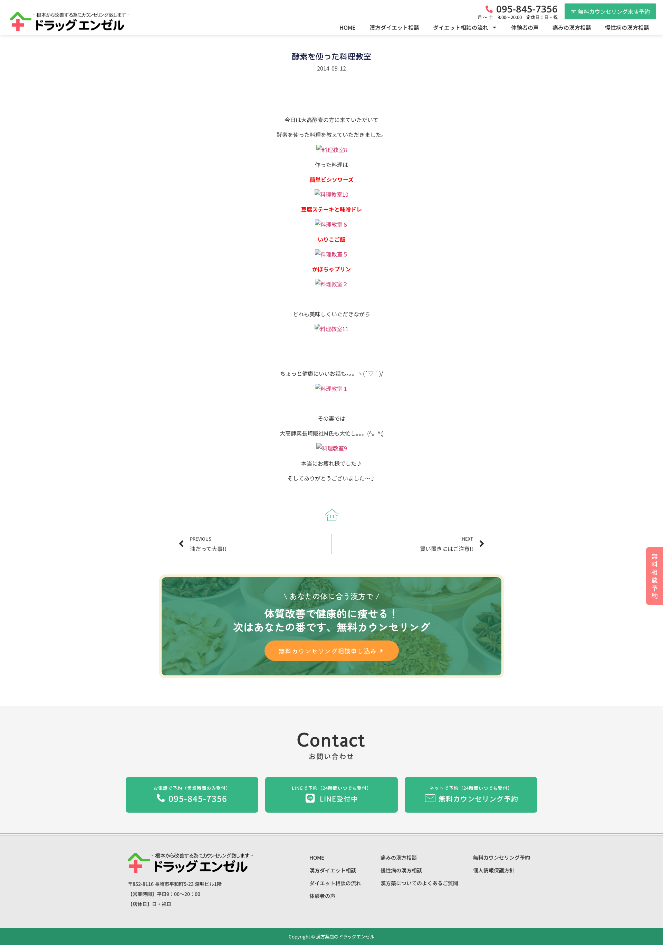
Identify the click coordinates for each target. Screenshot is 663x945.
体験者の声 (525, 27)
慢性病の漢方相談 (627, 27)
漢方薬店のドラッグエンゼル (344, 936)
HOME (347, 27)
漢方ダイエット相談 (394, 27)
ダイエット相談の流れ (460, 27)
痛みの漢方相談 (571, 27)
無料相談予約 (654, 575)
